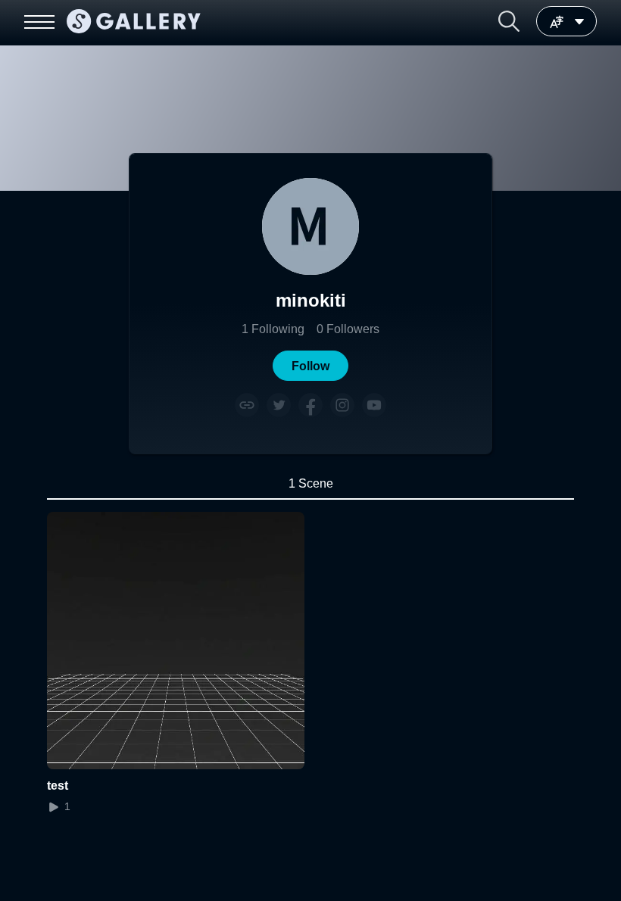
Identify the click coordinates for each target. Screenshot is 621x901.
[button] (509, 21)
